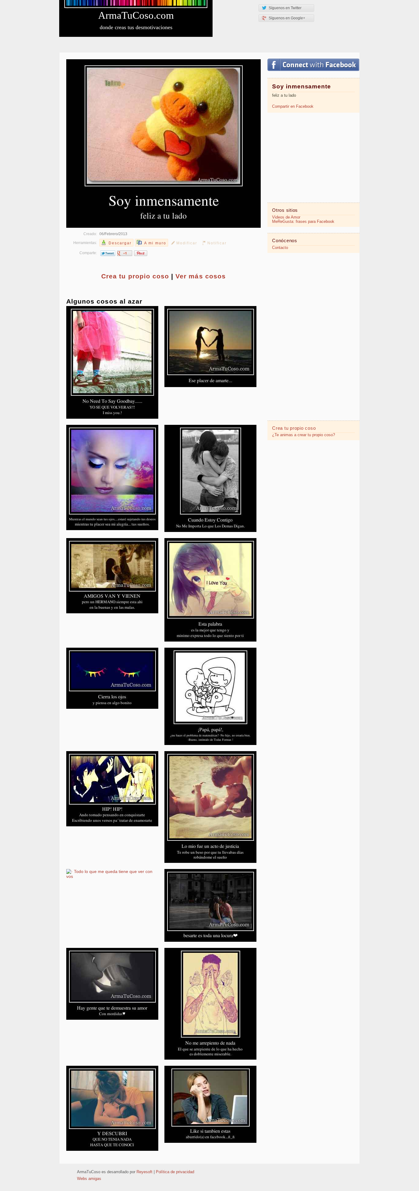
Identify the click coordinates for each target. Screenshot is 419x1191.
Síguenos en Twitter (285, 8)
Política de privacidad (175, 1172)
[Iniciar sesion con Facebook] (313, 65)
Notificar (217, 243)
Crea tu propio (135, 276)
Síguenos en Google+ (287, 18)
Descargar (120, 243)
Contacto (280, 248)
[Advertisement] (313, 157)
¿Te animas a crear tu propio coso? (303, 435)
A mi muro (155, 243)
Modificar (186, 243)
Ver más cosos (200, 276)
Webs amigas (89, 1179)
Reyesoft (144, 1172)
